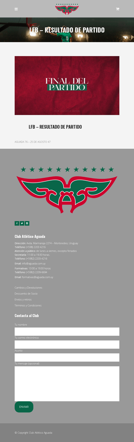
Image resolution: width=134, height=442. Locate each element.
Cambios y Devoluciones (28, 287)
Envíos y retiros (23, 299)
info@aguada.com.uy (33, 263)
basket (38, 133)
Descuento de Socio (26, 293)
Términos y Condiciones (28, 305)
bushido (59, 133)
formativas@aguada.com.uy (37, 277)
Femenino (47, 133)
